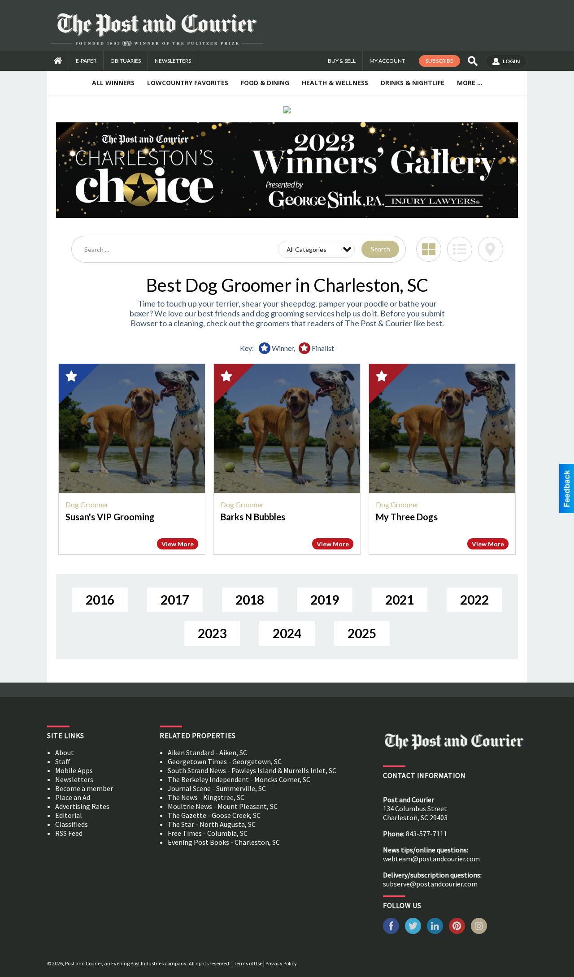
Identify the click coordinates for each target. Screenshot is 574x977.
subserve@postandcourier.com (430, 883)
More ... (470, 82)
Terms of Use (248, 963)
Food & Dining (265, 82)
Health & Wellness (335, 82)
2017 (175, 599)
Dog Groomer (87, 504)
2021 (399, 599)
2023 (212, 633)
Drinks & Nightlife (412, 82)
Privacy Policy (281, 963)
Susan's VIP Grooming (110, 516)
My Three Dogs (407, 516)
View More (177, 544)
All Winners (113, 82)
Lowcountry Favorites (187, 82)
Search (380, 249)
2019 (324, 599)
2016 (100, 599)
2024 (287, 633)
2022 (474, 599)
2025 (362, 633)
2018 (249, 599)
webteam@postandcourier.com (431, 858)
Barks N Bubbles (253, 516)
